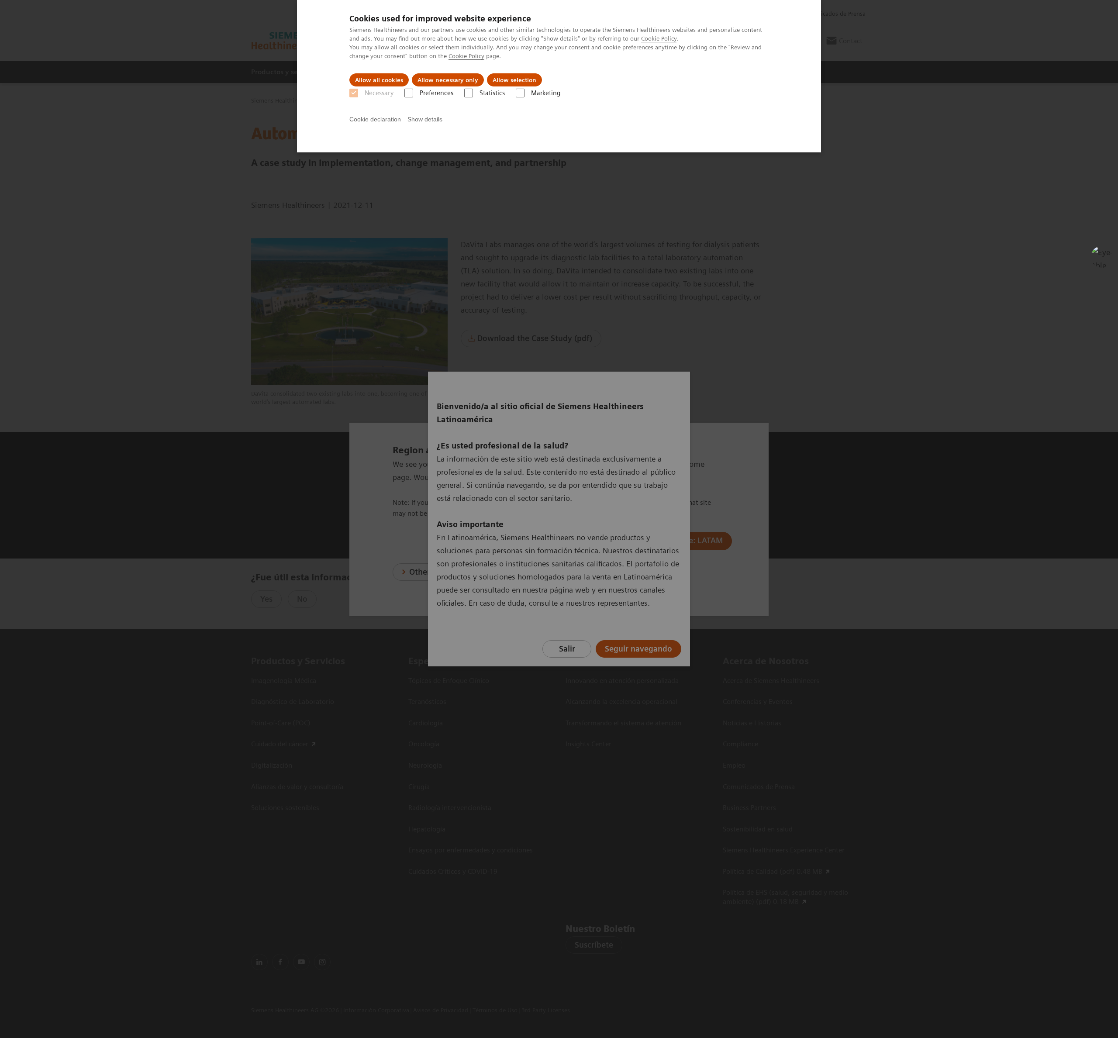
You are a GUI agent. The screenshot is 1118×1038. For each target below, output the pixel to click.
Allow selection (514, 79)
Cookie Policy (658, 38)
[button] (1102, 257)
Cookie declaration (375, 119)
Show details (424, 119)
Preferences (436, 93)
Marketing (545, 93)
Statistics (492, 93)
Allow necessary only (448, 79)
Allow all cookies (379, 79)
